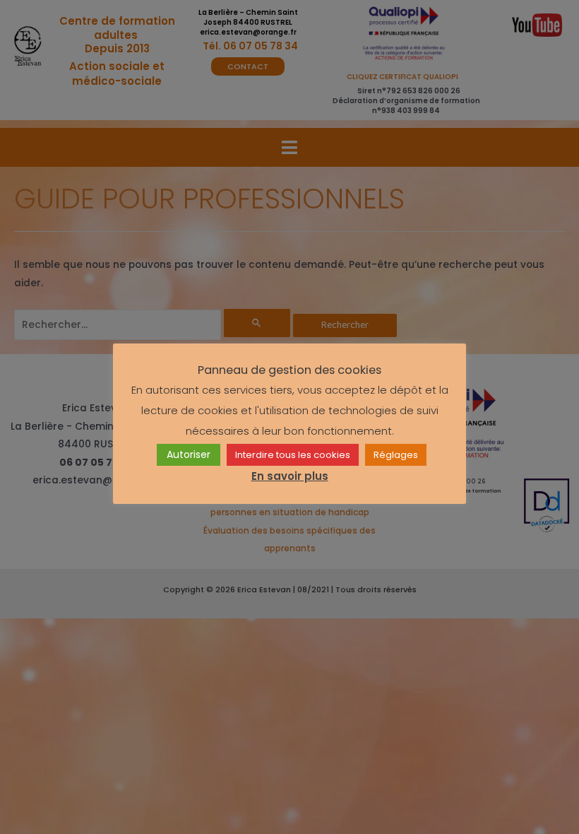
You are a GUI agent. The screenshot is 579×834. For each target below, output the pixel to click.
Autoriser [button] (188, 454)
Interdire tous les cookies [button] (292, 455)
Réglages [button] (396, 455)
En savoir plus (289, 476)
